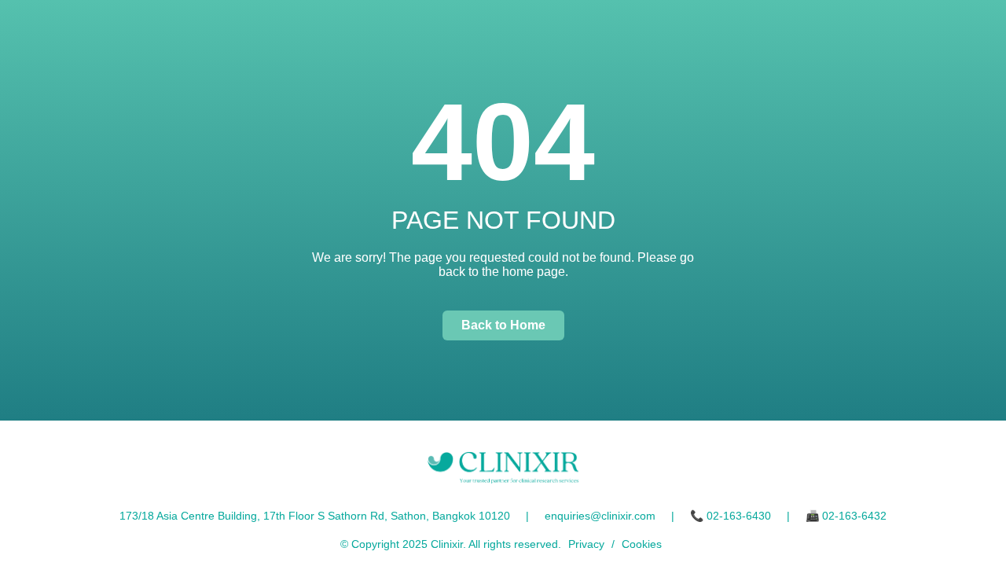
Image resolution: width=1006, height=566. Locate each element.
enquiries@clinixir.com (600, 515)
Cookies (642, 544)
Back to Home (503, 325)
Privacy (586, 544)
